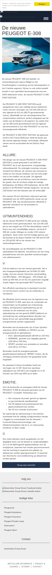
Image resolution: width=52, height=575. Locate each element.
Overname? (9, 525)
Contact (37, 566)
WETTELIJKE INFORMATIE (20, 564)
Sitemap (25, 566)
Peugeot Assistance (12, 512)
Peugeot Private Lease (14, 521)
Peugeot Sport (10, 530)
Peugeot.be (9, 508)
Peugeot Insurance (12, 517)
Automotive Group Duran (15, 549)
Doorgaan (42, 4)
